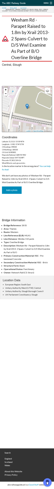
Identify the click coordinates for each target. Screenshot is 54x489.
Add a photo (11, 190)
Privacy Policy (11, 474)
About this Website (13, 471)
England (13, 8)
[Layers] (47, 91)
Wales (7, 465)
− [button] (6, 93)
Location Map (26, 109)
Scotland (8, 462)
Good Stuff (34, 484)
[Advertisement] (27, 76)
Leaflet (28, 131)
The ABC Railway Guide (14, 3)
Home (4, 8)
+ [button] (6, 89)
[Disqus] (27, 340)
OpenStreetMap (38, 131)
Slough (23, 8)
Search (8, 452)
